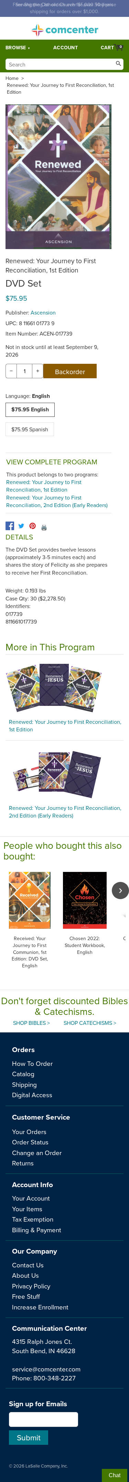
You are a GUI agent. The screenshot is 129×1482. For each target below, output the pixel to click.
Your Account (31, 1198)
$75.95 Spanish (29, 429)
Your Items (27, 1208)
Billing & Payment (36, 1229)
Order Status (30, 1141)
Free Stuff (26, 1296)
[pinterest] (32, 526)
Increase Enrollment (40, 1306)
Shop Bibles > (31, 1023)
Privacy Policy (31, 1285)
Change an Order (37, 1152)
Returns (23, 1162)
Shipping (24, 1084)
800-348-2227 (54, 1377)
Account (65, 47)
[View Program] (64, 688)
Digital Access (32, 1094)
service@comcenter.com (46, 1368)
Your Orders (29, 1131)
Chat (114, 1475)
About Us (25, 1275)
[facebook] (10, 526)
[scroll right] (120, 890)
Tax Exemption (32, 1219)
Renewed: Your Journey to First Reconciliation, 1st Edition (60, 88)
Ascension (43, 312)
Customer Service (41, 1117)
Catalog (23, 1073)
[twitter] (21, 526)
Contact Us (28, 1264)
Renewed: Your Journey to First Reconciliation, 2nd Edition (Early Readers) (57, 501)
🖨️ (44, 527)
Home (12, 78)
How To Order (32, 1063)
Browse (16, 47)
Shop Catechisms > (90, 1023)
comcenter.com (64, 28)
